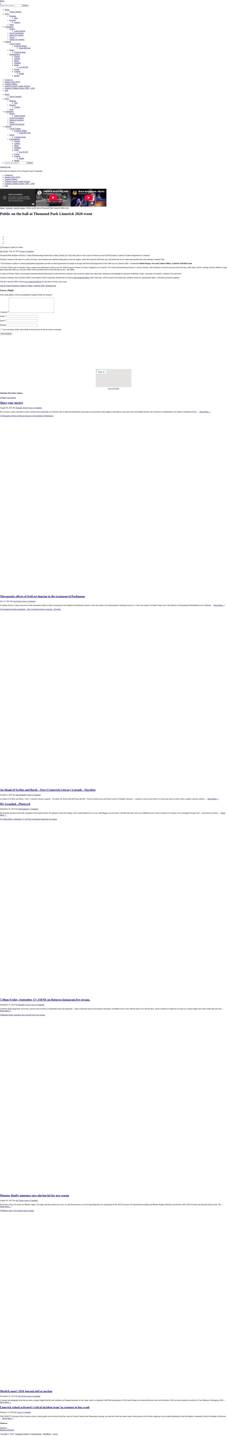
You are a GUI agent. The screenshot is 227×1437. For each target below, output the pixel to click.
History (12, 29)
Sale (6, 90)
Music (16, 61)
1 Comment (33, 809)
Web (16, 18)
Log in (55, 1434)
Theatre (17, 57)
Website (3, 325)
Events (16, 69)
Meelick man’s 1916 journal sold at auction (26, 1391)
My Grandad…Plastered (15, 803)
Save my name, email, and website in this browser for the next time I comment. (32, 329)
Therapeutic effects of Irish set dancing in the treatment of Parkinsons (42, 596)
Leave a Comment (27, 251)
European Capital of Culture (22, 286)
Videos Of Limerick (16, 39)
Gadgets (17, 71)
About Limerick (15, 12)
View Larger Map (113, 388)
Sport (11, 25)
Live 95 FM (23, 67)
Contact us (9, 80)
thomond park (51, 286)
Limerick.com (5, 167)
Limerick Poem (20, 52)
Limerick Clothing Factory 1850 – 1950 (20, 88)
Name (3, 316)
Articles (17, 22)
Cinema (17, 59)
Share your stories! (11, 402)
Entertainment (14, 54)
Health (16, 76)
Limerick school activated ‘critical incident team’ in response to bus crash (44, 1407)
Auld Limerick (19, 31)
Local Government (16, 33)
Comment (4, 312)
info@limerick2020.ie (82, 278)
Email (3, 321)
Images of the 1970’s (12, 82)
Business (12, 16)
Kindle (21, 74)
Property (12, 20)
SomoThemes (36, 1434)
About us (3, 1428)
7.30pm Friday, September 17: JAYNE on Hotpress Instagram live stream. (45, 999)
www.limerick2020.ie (33, 282)
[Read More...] (204, 412)
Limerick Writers (20, 46)
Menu (2, 1)
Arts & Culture (15, 44)
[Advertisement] (41, 228)
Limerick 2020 (39, 286)
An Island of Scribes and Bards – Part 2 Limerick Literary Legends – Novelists (48, 789)
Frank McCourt (25, 48)
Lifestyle (8, 42)
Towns (12, 37)
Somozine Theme (21, 1434)
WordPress (47, 1434)
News (7, 14)
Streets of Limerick (16, 35)
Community (9, 27)
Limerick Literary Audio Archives (17, 86)
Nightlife (17, 63)
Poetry (11, 50)
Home (7, 10)
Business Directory (7, 1430)
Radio (16, 65)
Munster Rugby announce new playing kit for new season (34, 1195)
